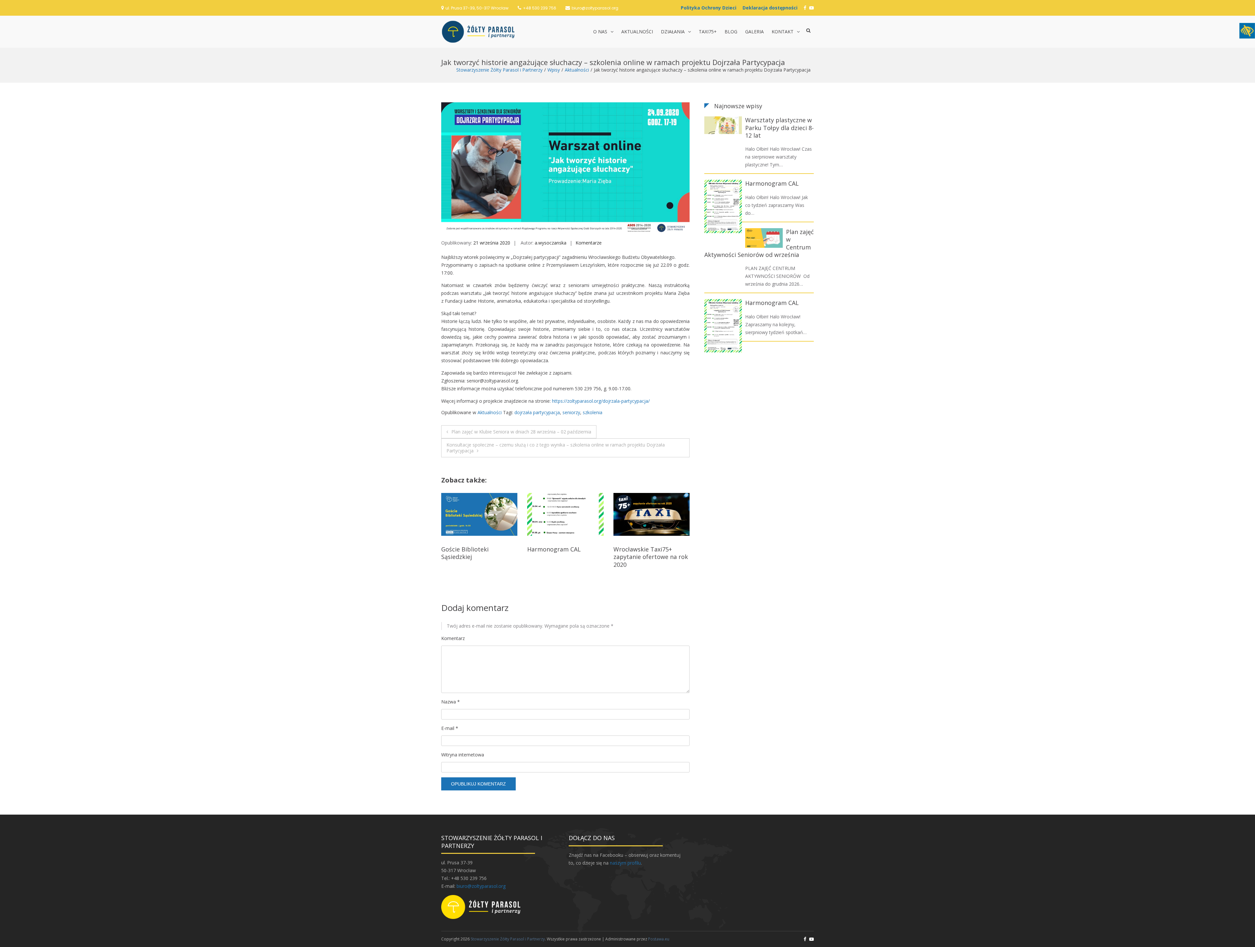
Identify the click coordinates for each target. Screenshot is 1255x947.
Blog (731, 31)
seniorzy (571, 412)
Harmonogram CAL (468, 549)
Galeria (754, 31)
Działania (673, 31)
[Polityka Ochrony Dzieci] (710, 8)
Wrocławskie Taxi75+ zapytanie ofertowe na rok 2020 (564, 556)
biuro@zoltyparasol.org (595, 8)
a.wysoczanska (550, 243)
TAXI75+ (708, 31)
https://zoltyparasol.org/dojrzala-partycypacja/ (601, 401)
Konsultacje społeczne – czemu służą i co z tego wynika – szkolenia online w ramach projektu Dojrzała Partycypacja (555, 448)
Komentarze (589, 243)
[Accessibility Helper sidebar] (1247, 31)
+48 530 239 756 (539, 8)
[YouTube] (811, 8)
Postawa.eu (658, 939)
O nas (600, 31)
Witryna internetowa (462, 755)
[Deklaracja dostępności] (772, 8)
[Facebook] (805, 8)
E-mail (449, 728)
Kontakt (783, 31)
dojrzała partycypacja (537, 412)
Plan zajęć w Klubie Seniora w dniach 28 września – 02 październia (521, 432)
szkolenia (592, 412)
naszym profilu (625, 863)
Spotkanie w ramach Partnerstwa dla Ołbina (646, 553)
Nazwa (450, 702)
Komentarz (453, 638)
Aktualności (637, 31)
